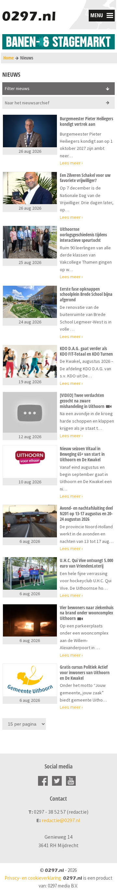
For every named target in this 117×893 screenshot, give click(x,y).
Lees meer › (71, 163)
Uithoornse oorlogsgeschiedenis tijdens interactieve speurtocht (83, 235)
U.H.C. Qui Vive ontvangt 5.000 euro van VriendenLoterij (86, 563)
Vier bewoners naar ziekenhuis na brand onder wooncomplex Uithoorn (86, 613)
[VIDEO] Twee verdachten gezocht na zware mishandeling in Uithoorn (82, 401)
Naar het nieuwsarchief (27, 103)
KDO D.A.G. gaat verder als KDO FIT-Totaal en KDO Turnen (86, 351)
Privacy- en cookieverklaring (33, 878)
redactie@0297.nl (61, 820)
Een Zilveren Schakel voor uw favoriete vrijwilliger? (85, 178)
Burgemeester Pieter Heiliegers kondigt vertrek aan (86, 121)
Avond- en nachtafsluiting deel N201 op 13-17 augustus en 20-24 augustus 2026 (86, 514)
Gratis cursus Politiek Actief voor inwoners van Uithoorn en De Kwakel (85, 672)
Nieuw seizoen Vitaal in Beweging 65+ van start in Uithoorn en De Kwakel (82, 454)
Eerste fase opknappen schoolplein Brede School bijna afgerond (86, 294)
